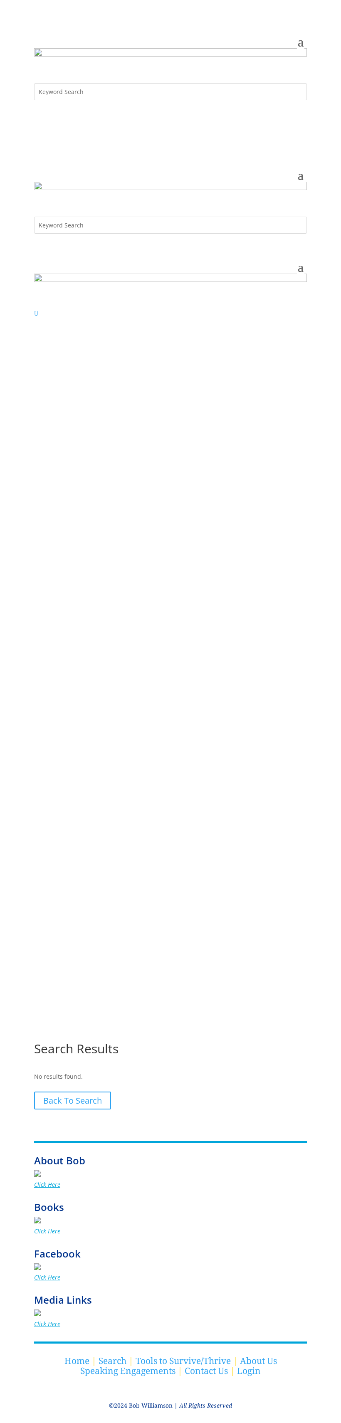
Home (76, 1360)
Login (249, 1370)
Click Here (47, 1184)
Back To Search (72, 1100)
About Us (258, 1360)
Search (112, 1360)
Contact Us (206, 1370)
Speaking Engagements (127, 1370)
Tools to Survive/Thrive (183, 1360)
